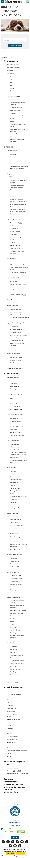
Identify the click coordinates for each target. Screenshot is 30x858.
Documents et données (13, 353)
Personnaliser (6, 856)
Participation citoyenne (14, 761)
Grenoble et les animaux (17, 435)
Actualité (12, 121)
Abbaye (12, 494)
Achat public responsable (17, 265)
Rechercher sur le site (9, 37)
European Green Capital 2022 (18, 335)
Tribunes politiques (12, 736)
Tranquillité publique (13, 440)
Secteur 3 (12, 82)
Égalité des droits (15, 406)
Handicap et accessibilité (17, 401)
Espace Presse (11, 300)
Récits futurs (13, 658)
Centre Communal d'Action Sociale (17, 219)
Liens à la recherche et (18, 294)
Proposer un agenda (15, 694)
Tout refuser (20, 853)
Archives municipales (13, 351)
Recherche (8, 779)
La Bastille (13, 505)
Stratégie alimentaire (16, 404)
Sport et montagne (12, 533)
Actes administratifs (16, 357)
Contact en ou (14, 771)
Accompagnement (15, 110)
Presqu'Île (13, 485)
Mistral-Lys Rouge (15, 488)
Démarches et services (13, 65)
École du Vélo (14, 558)
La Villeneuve (13, 499)
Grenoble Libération (16, 312)
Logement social (15, 581)
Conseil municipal (12, 150)
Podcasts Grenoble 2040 (17, 663)
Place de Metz (14, 477)
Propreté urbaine (15, 432)
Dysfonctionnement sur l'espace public (18, 773)
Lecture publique (15, 522)
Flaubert (12, 474)
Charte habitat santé (16, 578)
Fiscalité (9, 176)
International (11, 711)
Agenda (12, 119)
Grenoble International (13, 597)
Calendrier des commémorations (19, 317)
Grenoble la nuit (14, 450)
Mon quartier (10, 73)
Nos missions (14, 649)
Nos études (13, 652)
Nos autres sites (11, 792)
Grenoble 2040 (11, 643)
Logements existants (16, 584)
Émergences (13, 389)
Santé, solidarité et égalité (14, 394)
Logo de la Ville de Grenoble (15, 368)
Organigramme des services (18, 284)
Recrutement (14, 240)
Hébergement (14, 234)
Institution (8, 147)
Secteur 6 (12, 91)
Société (9, 725)
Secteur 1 (12, 77)
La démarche (13, 646)
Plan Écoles (13, 383)
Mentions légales (15, 134)
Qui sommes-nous (12, 739)
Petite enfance (14, 228)
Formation (13, 113)
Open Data (13, 363)
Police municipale (15, 444)
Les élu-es (13, 154)
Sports (9, 731)
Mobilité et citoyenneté (17, 613)
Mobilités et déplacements (14, 554)
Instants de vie (11, 70)
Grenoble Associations (13, 99)
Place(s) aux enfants (16, 479)
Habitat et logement (13, 572)
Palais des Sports (15, 549)
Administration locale (13, 278)
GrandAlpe (13, 502)
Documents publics (15, 360)
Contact (12, 242)
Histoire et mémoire (12, 305)
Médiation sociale (15, 447)
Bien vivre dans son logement (18, 587)
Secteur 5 (12, 88)
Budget (9, 174)
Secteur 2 (12, 79)
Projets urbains (11, 467)
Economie (10, 705)
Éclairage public (14, 457)
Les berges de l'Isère (16, 508)
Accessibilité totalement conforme (17, 750)
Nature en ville (14, 418)
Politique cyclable (15, 567)
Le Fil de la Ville (7, 829)
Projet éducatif (14, 381)
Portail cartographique (13, 96)
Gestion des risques (15, 424)
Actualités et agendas (13, 687)
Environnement (11, 708)
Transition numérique (13, 682)
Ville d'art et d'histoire (16, 525)
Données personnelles (16, 137)
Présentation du (16, 223)
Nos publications (11, 742)
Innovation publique (16, 292)
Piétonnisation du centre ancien (19, 496)
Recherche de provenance (17, 528)
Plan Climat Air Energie (16, 427)
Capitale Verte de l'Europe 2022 (16, 323)
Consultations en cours (16, 262)
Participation (10, 717)
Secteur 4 (12, 85)
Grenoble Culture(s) (12, 513)
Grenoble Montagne (16, 537)
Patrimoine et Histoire (13, 719)
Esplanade (13, 471)
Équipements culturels (16, 517)
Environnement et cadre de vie (15, 415)
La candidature (14, 326)
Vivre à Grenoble (11, 61)
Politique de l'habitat (16, 575)
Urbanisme (10, 734)
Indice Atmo (13, 429)
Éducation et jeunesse (13, 377)
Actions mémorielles (16, 315)
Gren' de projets (14, 482)
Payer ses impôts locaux (17, 214)
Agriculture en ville (15, 421)
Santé (11, 398)
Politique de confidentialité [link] (20, 856)
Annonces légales (12, 303)
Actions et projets (11, 373)
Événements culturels (16, 519)
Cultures (9, 703)
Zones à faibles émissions (17, 564)
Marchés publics (11, 258)
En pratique (10, 700)
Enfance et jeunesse (12, 714)
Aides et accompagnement (17, 237)
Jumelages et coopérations (18, 610)
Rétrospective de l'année (17, 329)
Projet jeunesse (14, 386)
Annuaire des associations (17, 116)
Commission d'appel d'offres (18, 272)
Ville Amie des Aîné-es (16, 409)
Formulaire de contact (13, 768)
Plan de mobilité (15, 561)
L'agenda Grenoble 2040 (17, 660)
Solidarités (10, 728)
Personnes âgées (15, 231)
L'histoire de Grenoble (16, 309)
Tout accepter (10, 853)
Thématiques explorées (16, 655)
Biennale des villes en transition (19, 616)
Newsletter (13, 627)
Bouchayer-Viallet (15, 491)
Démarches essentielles (13, 67)
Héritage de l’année (15, 332)
